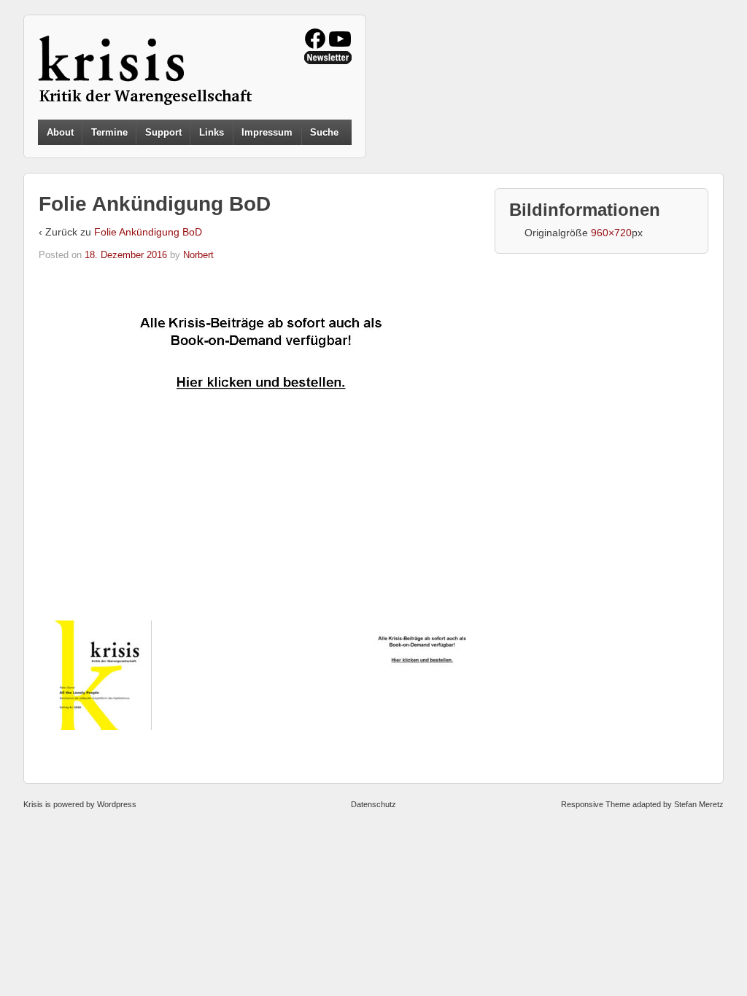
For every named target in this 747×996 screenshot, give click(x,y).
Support (163, 132)
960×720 (611, 232)
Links (211, 132)
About (60, 132)
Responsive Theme (595, 804)
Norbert (198, 254)
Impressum (267, 132)
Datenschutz (373, 804)
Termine (109, 132)
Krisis (33, 804)
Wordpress (116, 804)
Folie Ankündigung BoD (148, 232)
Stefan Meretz (699, 804)
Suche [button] (324, 133)
